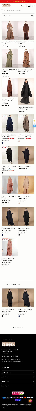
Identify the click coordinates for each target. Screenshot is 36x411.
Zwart (2, 173)
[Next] (28, 1)
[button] (5, 76)
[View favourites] (26, 5)
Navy (2, 143)
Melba (2, 205)
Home (3, 10)
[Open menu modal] (33, 5)
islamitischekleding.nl (19, 404)
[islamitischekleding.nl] (7, 5)
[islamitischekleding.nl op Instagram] (5, 368)
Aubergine (19, 171)
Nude (19, 203)
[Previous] (8, 1)
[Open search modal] (22, 5)
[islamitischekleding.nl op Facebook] (3, 368)
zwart (19, 235)
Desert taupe (19, 141)
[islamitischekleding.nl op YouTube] (8, 368)
